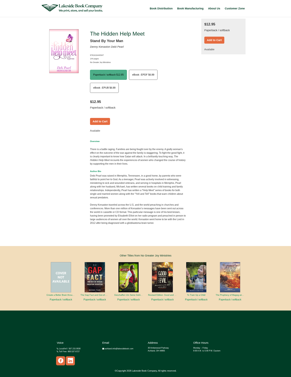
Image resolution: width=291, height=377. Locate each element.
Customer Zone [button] (235, 8)
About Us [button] (214, 8)
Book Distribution (161, 8)
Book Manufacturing (190, 8)
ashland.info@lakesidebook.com (118, 348)
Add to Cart (100, 121)
